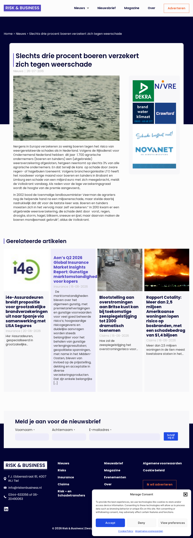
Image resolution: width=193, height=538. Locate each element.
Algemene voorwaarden (149, 531)
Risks (62, 470)
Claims (63, 484)
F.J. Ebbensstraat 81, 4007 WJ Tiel (27, 478)
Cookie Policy (125, 531)
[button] (185, 494)
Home (8, 34)
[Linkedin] (6, 509)
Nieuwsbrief (106, 8)
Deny (141, 523)
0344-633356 (18, 494)
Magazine (131, 8)
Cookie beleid (154, 470)
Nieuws (79, 8)
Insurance (66, 477)
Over (151, 8)
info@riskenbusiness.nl (25, 488)
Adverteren (176, 8)
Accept (110, 523)
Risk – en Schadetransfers (71, 493)
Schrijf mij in (171, 436)
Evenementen (115, 477)
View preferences (173, 523)
